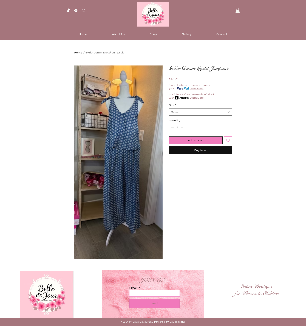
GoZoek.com (177, 322)
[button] (237, 10)
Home (78, 52)
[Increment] (182, 127)
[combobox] (200, 112)
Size (173, 105)
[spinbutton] (177, 127)
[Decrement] (171, 127)
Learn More (196, 88)
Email (133, 288)
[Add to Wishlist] (228, 140)
